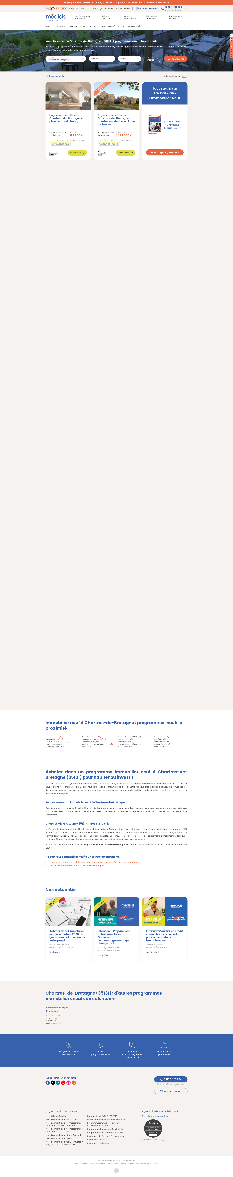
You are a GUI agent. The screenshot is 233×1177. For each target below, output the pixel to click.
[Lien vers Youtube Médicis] (63, 1083)
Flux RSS (155, 1164)
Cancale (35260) (124, 742)
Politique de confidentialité (100, 1164)
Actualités (109, 8)
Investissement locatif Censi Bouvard (63, 1135)
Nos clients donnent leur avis (157, 1116)
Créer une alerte (56, 76)
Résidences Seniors (96, 1139)
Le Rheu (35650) (124, 739)
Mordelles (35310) (89, 742)
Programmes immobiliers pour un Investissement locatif (103, 1124)
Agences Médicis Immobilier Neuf (160, 1111)
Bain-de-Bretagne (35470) (128, 744)
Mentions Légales (81, 1164)
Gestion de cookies (120, 1164)
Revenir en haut (116, 1170)
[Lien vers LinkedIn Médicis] (58, 1083)
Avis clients (145, 1164)
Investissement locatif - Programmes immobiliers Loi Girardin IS (63, 1130)
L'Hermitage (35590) (54, 746)
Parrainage (97, 8)
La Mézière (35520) (161, 742)
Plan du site (134, 1164)
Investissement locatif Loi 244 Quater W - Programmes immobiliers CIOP (65, 1143)
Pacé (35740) (159, 746)
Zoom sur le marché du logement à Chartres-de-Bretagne (76, 865)
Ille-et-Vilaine (53, 1016)
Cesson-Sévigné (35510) (127, 737)
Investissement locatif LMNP (59, 1138)
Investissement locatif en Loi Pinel (61, 1119)
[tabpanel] (68, 929)
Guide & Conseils (123, 8)
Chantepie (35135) (53, 739)
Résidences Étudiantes (98, 1143)
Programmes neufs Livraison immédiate (106, 1132)
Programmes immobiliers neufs (63, 1111)
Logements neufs (53, 154)
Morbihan (51, 1018)
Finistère (51, 1021)
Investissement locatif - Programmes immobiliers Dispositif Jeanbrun (63, 1124)
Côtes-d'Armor (53, 1023)
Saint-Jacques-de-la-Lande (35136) (96, 744)
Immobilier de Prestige (56, 1116)
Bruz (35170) (159, 739)
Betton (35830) (124, 746)
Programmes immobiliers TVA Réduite (105, 1129)
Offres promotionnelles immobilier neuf (106, 1119)
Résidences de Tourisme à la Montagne (106, 1136)
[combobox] (66, 59)
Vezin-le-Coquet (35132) (55, 742)
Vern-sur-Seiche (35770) (55, 744)
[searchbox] (71, 60)
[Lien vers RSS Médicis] (74, 1083)
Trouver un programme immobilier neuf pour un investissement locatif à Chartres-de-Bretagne (93, 862)
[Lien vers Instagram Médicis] (68, 1083)
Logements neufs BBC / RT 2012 (102, 1116)
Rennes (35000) (52, 737)
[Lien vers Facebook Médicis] (48, 1083)
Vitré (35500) (87, 746)
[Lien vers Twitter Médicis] (53, 1083)
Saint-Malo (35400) (89, 737)
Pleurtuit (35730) (160, 744)
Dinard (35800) (160, 737)
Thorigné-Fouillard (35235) (92, 739)
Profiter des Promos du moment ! (154, 2)
